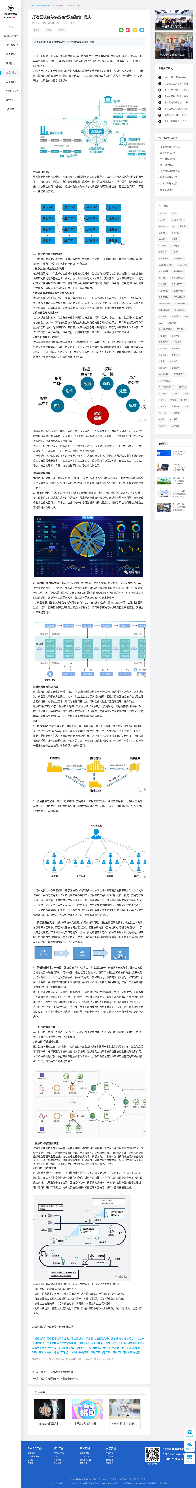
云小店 (30, 1460)
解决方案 (11, 54)
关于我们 (11, 82)
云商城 (30, 1463)
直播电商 (175, 355)
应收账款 (173, 419)
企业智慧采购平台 (166, 387)
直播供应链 (178, 291)
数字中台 (175, 406)
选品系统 (162, 233)
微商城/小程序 (33, 1457)
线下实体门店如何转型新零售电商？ (58, 1372)
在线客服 (178, 1459)
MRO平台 (172, 323)
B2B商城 (162, 246)
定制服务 (57, 1463)
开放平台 (11, 100)
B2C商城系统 (164, 310)
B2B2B (184, 400)
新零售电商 (163, 342)
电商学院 (11, 72)
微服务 (56, 1457)
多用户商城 (182, 265)
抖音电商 (162, 394)
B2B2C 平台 (59, 1453)
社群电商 (162, 368)
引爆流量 (175, 368)
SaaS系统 (179, 310)
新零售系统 (163, 259)
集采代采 (162, 426)
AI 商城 (174, 252)
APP (186, 316)
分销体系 (175, 349)
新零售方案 (84, 1453)
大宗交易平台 (177, 284)
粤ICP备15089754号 (118, 1479)
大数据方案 (84, 1457)
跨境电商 (175, 246)
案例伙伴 (11, 63)
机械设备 (182, 387)
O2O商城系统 (179, 297)
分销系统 (177, 342)
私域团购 (162, 220)
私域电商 (162, 284)
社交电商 (162, 355)
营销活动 (175, 336)
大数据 (161, 419)
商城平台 (162, 252)
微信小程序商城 (165, 329)
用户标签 (175, 316)
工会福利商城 (164, 381)
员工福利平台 (179, 374)
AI (173, 226)
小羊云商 (31, 1453)
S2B (160, 323)
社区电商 (162, 336)
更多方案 (83, 1463)
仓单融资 (175, 413)
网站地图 (132, 1479)
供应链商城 (178, 271)
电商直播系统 (177, 278)
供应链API (163, 226)
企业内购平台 (177, 220)
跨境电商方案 (85, 1460)
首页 (10, 27)
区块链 (49, 30)
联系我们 (109, 1463)
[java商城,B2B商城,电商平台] (10, 16)
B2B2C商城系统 (165, 265)
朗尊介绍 (109, 1453)
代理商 (10, 109)
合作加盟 (109, 1457)
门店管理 (162, 349)
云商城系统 (178, 259)
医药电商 (175, 426)
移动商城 (181, 329)
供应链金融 (163, 374)
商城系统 (11, 45)
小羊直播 (162, 214)
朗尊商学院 (35, 6)
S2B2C (173, 400)
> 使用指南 (45, 6)
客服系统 (173, 361)
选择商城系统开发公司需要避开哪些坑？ (60, 1378)
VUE (186, 406)
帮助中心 (11, 91)
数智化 (61, 30)
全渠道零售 (163, 297)
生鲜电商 (162, 316)
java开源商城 (164, 304)
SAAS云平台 (180, 304)
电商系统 (175, 233)
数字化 (161, 361)
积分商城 (183, 226)
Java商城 (162, 239)
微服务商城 (163, 271)
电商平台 (175, 239)
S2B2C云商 (10, 36)
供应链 (36, 30)
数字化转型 (163, 291)
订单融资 (162, 406)
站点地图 (141, 1479)
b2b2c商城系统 (56, 1483)
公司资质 (109, 1460)
